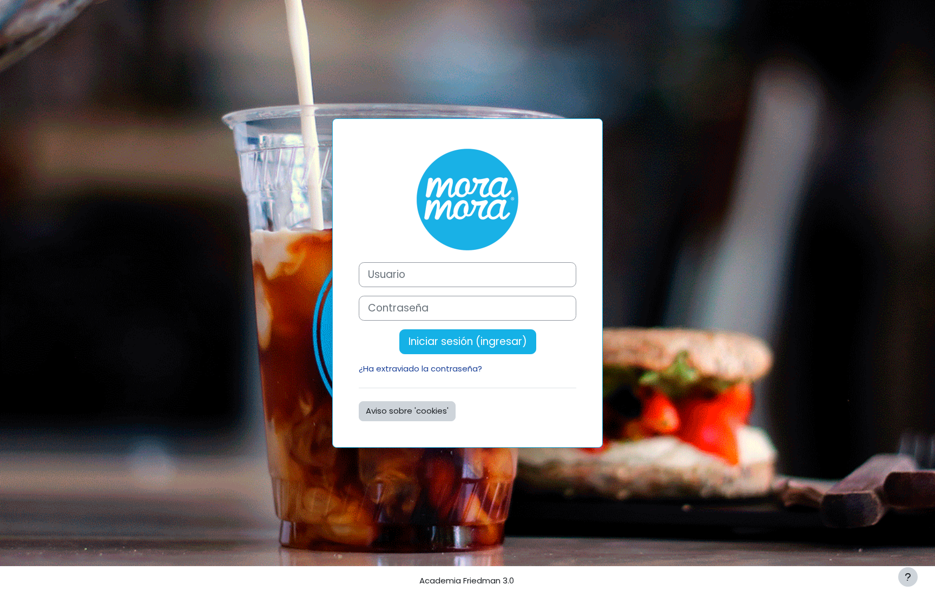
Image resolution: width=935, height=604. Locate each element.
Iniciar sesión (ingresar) (468, 341)
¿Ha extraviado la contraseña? (420, 368)
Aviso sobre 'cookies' (407, 410)
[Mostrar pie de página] (908, 577)
